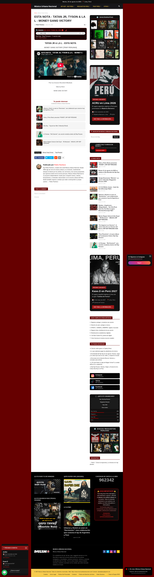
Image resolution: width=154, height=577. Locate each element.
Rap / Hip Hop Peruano (104, 399)
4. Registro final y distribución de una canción (101, 330)
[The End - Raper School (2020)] (95, 53)
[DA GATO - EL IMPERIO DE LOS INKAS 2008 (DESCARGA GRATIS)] (104, 447)
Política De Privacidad (64, 574)
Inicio (35, 13)
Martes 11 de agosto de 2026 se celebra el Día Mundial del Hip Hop (108, 171)
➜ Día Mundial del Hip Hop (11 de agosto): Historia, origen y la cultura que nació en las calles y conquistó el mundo (105, 354)
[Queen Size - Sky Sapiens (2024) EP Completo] (114, 34)
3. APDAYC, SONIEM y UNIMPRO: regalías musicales (104, 327)
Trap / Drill (104, 404)
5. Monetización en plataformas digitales (100, 333)
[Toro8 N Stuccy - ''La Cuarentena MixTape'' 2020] (106, 24)
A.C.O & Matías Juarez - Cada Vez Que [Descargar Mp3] (108, 188)
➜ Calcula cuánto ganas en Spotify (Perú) (100, 348)
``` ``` (103, 94)
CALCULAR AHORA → (101, 150)
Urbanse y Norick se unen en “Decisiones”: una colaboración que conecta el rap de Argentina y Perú (108, 197)
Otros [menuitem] (106, 6)
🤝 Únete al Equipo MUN (113, 574)
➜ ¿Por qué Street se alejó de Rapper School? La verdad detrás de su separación (104, 363)
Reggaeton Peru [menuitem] (83, 6)
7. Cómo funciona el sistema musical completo (102, 338)
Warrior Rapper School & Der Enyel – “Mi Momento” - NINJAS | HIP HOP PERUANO (109, 217)
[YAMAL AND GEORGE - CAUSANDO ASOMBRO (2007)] (94, 447)
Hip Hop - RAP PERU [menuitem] (67, 6)
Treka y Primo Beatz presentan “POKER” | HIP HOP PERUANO (107, 163)
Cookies (46, 574)
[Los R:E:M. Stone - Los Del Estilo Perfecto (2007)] (97, 438)
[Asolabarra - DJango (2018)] (95, 34)
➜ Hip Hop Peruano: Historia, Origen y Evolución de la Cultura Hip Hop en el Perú (104, 367)
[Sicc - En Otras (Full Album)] (104, 34)
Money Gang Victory (43, 13)
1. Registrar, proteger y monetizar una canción (102, 322)
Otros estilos (105, 407)
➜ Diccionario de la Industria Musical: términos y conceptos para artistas (102, 359)
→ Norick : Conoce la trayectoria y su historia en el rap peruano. (104, 463)
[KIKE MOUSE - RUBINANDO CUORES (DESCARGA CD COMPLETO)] (116, 438)
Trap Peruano (58, 152)
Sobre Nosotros (101, 574)
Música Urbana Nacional (45, 6)
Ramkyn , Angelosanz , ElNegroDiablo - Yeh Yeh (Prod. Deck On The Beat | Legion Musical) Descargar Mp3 (107, 208)
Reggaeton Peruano (105, 402)
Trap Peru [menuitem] (96, 6)
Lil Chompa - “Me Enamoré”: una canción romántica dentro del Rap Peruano (108, 244)
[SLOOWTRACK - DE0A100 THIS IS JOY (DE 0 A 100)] (104, 53)
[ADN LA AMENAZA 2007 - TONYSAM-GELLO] (106, 438)
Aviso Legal (53, 574)
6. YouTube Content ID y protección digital (101, 335)
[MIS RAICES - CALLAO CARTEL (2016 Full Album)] (96, 24)
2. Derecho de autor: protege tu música (100, 325)
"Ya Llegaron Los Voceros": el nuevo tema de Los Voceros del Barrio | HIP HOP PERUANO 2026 (108, 226)
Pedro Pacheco (60, 165)
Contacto (74, 574)
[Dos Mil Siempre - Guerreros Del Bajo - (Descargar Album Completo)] (116, 24)
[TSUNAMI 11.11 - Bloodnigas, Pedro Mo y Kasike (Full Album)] (116, 44)
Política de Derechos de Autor (86, 574)
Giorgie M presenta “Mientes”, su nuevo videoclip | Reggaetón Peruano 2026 (108, 179)
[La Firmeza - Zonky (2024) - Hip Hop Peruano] (114, 53)
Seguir (139, 262)
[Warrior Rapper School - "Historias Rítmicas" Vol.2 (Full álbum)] (106, 44)
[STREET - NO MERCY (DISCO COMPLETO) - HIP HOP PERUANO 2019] (96, 44)
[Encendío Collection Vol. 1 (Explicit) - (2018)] (114, 447)
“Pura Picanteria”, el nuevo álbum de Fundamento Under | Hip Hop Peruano (108, 235)
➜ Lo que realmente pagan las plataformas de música (104, 351)
